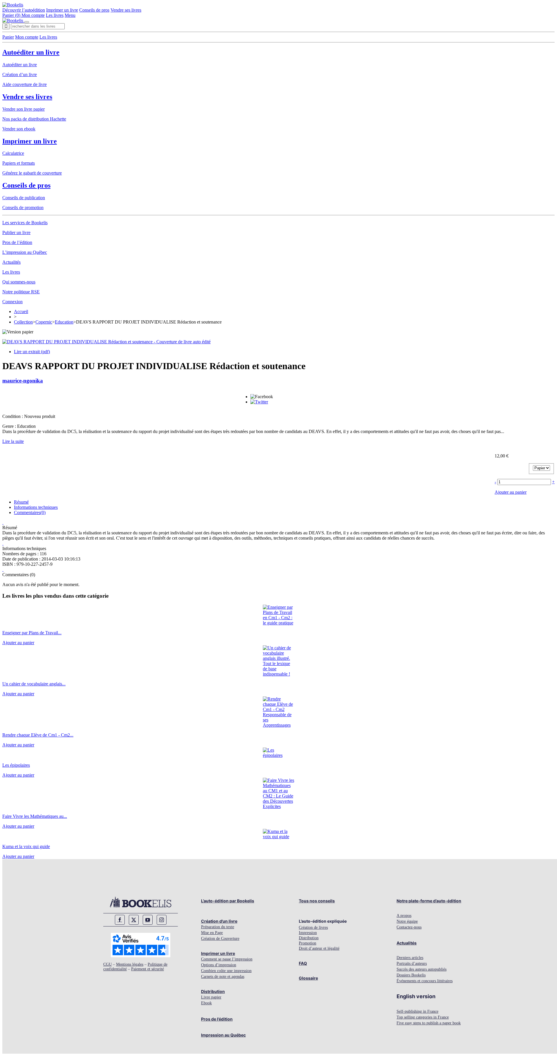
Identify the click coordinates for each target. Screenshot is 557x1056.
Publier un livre (16, 232)
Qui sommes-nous (18, 281)
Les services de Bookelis (25, 222)
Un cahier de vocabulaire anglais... (34, 683)
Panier (8, 37)
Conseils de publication (23, 197)
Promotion (307, 943)
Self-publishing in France (417, 1011)
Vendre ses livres (126, 10)
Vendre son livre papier (23, 109)
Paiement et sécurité (147, 969)
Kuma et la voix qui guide (26, 846)
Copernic (43, 321)
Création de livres (313, 927)
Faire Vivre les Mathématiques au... (34, 816)
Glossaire (308, 978)
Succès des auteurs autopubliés (421, 969)
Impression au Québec (223, 1034)
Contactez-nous (409, 927)
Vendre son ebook (18, 128)
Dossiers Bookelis (411, 975)
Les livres (55, 15)
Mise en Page (212, 933)
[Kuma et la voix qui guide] (278, 836)
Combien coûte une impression (226, 971)
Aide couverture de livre (24, 84)
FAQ (303, 963)
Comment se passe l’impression (226, 959)
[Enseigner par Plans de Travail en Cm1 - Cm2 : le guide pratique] (278, 622)
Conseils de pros (94, 10)
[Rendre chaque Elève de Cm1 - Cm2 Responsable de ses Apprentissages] (278, 725)
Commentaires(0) (30, 512)
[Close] (26, 22)
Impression (308, 933)
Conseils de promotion (23, 207)
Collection (23, 321)
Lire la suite (13, 441)
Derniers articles (410, 958)
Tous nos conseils (317, 900)
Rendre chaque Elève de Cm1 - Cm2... (37, 734)
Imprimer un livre (62, 10)
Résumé (21, 502)
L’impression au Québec (24, 252)
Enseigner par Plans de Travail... (32, 632)
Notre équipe (407, 921)
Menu (70, 15)
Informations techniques (36, 507)
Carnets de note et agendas (222, 976)
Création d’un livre (19, 74)
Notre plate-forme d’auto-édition (429, 900)
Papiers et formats (18, 163)
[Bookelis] (12, 4)
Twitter (134, 920)
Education (64, 321)
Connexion (12, 301)
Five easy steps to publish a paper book (429, 1023)
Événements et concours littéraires (425, 981)
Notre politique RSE (21, 291)
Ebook (206, 1003)
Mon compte (33, 15)
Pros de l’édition (17, 242)
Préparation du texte (217, 927)
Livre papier (211, 997)
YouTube (148, 920)
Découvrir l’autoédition (23, 10)
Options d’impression (218, 965)
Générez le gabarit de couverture (32, 172)
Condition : (13, 416)
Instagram (162, 920)
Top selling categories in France (423, 1017)
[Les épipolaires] (278, 755)
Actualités (11, 262)
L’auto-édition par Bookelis (227, 900)
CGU (107, 964)
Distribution (213, 991)
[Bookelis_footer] (140, 902)
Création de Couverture (220, 938)
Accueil (21, 311)
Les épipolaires (16, 765)
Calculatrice (13, 153)
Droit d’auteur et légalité (319, 948)
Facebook (120, 920)
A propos (404, 915)
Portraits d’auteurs (412, 963)
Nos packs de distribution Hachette (34, 118)
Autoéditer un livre (30, 52)
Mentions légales (129, 964)
